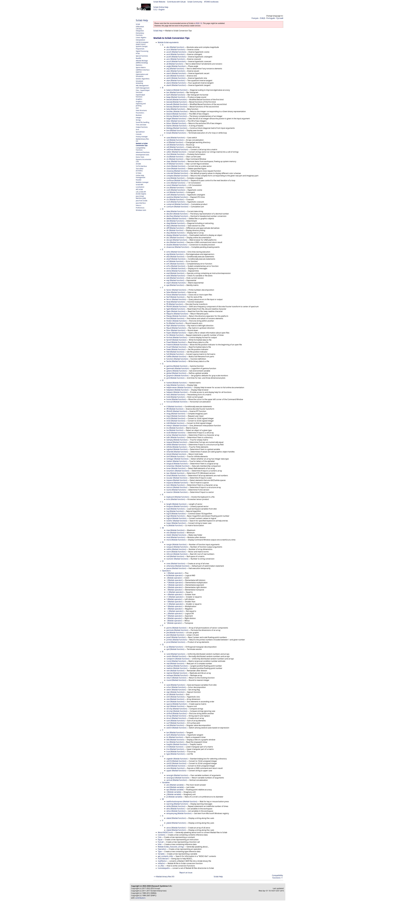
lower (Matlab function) (176, 523)
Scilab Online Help (160, 7)
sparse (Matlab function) (176, 704)
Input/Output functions (140, 96)
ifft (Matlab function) (174, 409)
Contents (161, 835)
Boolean (139, 115)
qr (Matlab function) (174, 647)
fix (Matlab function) (174, 323)
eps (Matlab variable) (175, 789)
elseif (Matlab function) (175, 259)
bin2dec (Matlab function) (177, 111)
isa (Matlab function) (174, 430)
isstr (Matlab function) (175, 485)
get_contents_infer (165, 856)
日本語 (262, 18)
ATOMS (138, 164)
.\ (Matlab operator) (174, 580)
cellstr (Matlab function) (176, 152)
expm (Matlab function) (176, 283)
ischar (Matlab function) (176, 435)
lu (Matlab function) (174, 525)
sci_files (161, 866)
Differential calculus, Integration (140, 29)
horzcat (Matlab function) (176, 402)
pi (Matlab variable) (174, 797)
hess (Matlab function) (175, 394)
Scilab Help (142, 20)
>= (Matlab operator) (174, 597)
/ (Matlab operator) (174, 618)
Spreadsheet (140, 132)
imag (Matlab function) (175, 413)
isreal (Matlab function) (175, 475)
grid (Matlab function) (175, 378)
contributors (140, 898)
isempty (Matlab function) (177, 440)
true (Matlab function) (175, 751)
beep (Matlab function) (175, 97)
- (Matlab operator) (174, 620)
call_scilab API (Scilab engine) (141, 193)
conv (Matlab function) (175, 183)
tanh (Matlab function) (175, 735)
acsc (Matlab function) (175, 59)
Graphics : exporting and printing (141, 103)
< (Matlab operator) (174, 601)
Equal (160, 839)
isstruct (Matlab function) (176, 487)
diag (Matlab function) (175, 223)
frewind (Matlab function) (176, 344)
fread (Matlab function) (175, 342)
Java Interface (141, 203)
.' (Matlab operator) (174, 590)
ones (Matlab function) (175, 563)
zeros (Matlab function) (176, 827)
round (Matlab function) (176, 680)
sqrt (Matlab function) (175, 706)
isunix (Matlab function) (176, 490)
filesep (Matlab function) (176, 316)
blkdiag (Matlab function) (176, 128)
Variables (166, 782)
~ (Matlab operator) (174, 609)
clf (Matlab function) (174, 164)
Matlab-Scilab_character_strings (171, 847)
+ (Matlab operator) (174, 573)
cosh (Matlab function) (175, 190)
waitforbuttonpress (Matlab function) (181, 801)
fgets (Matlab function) (175, 311)
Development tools (142, 155)
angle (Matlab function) (176, 66)
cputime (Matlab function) (177, 197)
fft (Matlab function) (174, 304)
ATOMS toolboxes (211, 2)
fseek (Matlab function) (175, 349)
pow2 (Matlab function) (176, 637)
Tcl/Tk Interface (141, 166)
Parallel (138, 180)
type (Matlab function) (175, 754)
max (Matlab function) (175, 530)
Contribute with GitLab (176, 2)
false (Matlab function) (175, 292)
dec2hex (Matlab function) (177, 216)
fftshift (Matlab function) (176, 306)
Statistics (139, 65)
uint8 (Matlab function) (175, 766)
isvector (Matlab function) (177, 492)
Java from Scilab (141, 201)
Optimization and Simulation (142, 75)
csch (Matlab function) (175, 202)
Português (270, 18)
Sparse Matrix (141, 67)
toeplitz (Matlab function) (176, 744)
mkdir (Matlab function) (176, 535)
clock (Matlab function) (175, 166)
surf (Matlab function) (175, 723)
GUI (137, 108)
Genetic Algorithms (142, 79)
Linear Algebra (141, 37)
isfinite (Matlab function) (176, 447)
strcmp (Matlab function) (176, 708)
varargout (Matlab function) (177, 778)
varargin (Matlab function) (177, 775)
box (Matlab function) (175, 130)
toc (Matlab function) (175, 742)
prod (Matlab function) (175, 642)
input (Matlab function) (175, 416)
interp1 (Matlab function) (176, 425)
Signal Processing (142, 51)
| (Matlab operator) (174, 613)
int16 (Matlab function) (175, 418)
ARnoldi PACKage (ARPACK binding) (142, 62)
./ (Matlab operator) (174, 587)
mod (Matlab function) (175, 537)
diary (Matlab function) (175, 225)
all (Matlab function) (174, 64)
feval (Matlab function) (175, 302)
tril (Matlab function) (174, 747)
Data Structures (141, 110)
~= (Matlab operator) (174, 611)
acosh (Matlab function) (176, 52)
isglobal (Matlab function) (176, 449)
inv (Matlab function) (174, 428)
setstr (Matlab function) (176, 689)
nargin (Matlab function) (176, 544)
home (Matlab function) (176, 399)
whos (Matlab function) (175, 811)
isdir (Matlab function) (175, 437)
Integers (139, 117)
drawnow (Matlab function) (177, 247)
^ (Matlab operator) (174, 616)
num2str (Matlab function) (177, 559)
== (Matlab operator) (174, 592)
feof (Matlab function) (175, 297)
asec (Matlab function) (175, 71)
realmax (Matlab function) (177, 666)
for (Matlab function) (175, 335)
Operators (166, 570)
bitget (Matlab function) (176, 118)
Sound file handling (142, 122)
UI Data (138, 173)
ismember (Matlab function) (177, 466)
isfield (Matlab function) (176, 444)
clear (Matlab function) (175, 161)
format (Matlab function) (176, 337)
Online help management (140, 176)
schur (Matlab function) (176, 687)
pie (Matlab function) (175, 632)
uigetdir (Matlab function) (177, 758)
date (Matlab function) (175, 211)
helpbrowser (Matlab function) (179, 387)
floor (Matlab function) (175, 330)
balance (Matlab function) (176, 90)
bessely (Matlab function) (176, 106)
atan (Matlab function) (175, 80)
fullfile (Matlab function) (176, 356)
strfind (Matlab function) (176, 713)
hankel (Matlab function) (176, 382)
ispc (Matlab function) (175, 473)
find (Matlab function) (175, 318)
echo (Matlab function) (175, 252)
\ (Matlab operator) (174, 599)
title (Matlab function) (175, 739)
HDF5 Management (142, 88)
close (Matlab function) (175, 168)
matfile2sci (162, 861)
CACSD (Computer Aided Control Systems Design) (142, 44)
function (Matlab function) (177, 359)
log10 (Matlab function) (176, 513)
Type (160, 851)
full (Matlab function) (175, 354)
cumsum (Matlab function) (177, 206)
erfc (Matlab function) (175, 264)
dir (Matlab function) (174, 230)
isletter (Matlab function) (176, 461)
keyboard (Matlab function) (177, 497)
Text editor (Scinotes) (139, 170)
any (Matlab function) (175, 68)
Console (138, 134)
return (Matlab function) (176, 678)
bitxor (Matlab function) (176, 123)
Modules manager (142, 182)
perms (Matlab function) (176, 628)
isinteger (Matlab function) (177, 459)
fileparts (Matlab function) (177, 313)
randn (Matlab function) (176, 656)
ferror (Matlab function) (176, 299)
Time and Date (141, 125)
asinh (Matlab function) (175, 78)
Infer (160, 844)
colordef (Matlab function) (177, 173)
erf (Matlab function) (174, 261)
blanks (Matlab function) (176, 125)
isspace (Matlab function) (176, 480)
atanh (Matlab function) (176, 85)
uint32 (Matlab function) (176, 763)
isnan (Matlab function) (175, 468)
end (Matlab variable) (175, 787)
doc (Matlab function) (175, 237)
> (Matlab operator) (174, 594)
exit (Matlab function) (175, 278)
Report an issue (186, 872)
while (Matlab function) (175, 806)
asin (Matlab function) (175, 76)
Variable (161, 854)
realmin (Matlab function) (176, 668)
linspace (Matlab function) (177, 506)
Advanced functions (143, 152)
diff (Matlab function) (175, 228)
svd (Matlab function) (175, 725)
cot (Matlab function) (175, 192)
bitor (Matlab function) (175, 121)
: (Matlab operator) (174, 578)
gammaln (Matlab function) (177, 368)
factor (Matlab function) (176, 290)
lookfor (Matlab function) (176, 521)
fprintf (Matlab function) (176, 340)
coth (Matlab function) (175, 195)
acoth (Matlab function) (176, 56)
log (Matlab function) (175, 511)
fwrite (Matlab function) (176, 361)
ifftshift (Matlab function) (176, 411)
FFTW (138, 53)
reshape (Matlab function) (177, 675)
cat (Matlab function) (175, 140)
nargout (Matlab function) (177, 547)
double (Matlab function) (176, 244)
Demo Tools (140, 157)
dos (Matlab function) (175, 242)
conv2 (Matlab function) (176, 185)
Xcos (137, 129)
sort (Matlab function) (175, 701)
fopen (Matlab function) (176, 333)
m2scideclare (163, 858)
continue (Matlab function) (177, 180)
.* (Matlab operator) (174, 582)
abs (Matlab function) (175, 47)
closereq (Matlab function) (177, 171)
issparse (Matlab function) (177, 482)
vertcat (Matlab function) (176, 780)
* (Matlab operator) (174, 606)
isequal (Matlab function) (176, 442)
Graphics (139, 99)
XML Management (142, 85)
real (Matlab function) (175, 663)
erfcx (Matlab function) (175, 266)
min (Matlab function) (175, 532)
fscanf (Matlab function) (176, 347)
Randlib (138, 58)
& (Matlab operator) (174, 575)
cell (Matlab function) (175, 147)
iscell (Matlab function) (175, 432)
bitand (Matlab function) (176, 114)
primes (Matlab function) (176, 639)
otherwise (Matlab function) (177, 566)
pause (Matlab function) (176, 568)
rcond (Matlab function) (176, 661)
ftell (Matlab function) (175, 352)
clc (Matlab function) (174, 159)
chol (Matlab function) (175, 154)
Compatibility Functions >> (277, 876)
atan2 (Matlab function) (176, 83)
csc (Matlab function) (175, 199)
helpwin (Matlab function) (177, 392)
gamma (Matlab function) (176, 366)
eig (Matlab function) (175, 254)
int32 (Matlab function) (175, 421)
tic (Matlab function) (174, 737)
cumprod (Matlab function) (177, 204)
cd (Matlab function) (174, 142)
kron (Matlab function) (175, 499)
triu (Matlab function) (175, 749)
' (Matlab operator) (174, 623)
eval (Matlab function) (175, 273)
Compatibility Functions (140, 149)
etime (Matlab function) (176, 271)
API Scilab (139, 189)
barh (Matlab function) (175, 95)
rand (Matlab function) (175, 654)
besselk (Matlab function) (176, 104)
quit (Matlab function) (175, 649)
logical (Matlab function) (176, 518)
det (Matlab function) (175, 221)
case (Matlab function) (175, 137)
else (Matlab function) (175, 256)
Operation (162, 849)
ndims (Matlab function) (176, 549)
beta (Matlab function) (175, 109)
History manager (142, 137)
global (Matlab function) (176, 373)
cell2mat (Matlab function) (177, 149)
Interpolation (140, 40)
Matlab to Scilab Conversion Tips (142, 144)
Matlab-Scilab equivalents (168, 42)
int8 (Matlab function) (175, 423)
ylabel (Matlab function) (176, 823)
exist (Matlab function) (175, 275)
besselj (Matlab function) (176, 102)
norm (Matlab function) (176, 551)
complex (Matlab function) (177, 175)
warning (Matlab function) (177, 804)
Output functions (142, 127)
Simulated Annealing (139, 82)
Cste (159, 837)
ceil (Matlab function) (175, 145)
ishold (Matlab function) (176, 454)
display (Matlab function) (176, 235)
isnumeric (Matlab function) (177, 471)
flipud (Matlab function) (176, 328)
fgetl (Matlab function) (175, 309)
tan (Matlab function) (175, 732)
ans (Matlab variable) (175, 785)
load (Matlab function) (175, 509)
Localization (140, 187)
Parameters (140, 113)
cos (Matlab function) (175, 187)
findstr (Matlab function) (176, 321)
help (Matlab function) (175, 385)
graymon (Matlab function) (177, 375)
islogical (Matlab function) (177, 463)
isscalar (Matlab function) (176, 478)
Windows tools (141, 210)
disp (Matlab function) (175, 233)
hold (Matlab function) (175, 397)
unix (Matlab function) (175, 768)
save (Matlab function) (175, 685)
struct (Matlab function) (176, 718)
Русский (279, 18)
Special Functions (142, 56)
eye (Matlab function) (175, 285)
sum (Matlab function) (175, 720)
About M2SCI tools (165, 832)
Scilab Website (159, 2)
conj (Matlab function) (175, 178)
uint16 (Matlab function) (176, 761)
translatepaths (164, 868)
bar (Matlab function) (175, 92)
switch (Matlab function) (176, 728)
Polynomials (140, 49)
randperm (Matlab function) (177, 659)
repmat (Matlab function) (176, 673)
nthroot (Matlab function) (176, 554)
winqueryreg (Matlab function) (179, 813)
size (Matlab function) (175, 699)
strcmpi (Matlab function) (176, 711)
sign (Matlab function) (175, 692)
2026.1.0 (198, 23)
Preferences (140, 208)
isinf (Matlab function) (175, 456)
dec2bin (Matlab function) (177, 214)
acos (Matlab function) (175, 49)
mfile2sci (161, 863)
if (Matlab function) (174, 406)
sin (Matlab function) (174, 694)
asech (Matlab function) (176, 73)
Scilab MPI (139, 185)
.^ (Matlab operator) (174, 585)
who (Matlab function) (175, 808)
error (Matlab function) (175, 268)
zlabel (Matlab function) (176, 830)
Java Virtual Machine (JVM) (141, 197)
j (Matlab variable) (173, 794)
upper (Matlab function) (176, 770)
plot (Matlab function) (175, 635)
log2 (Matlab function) (175, 516)
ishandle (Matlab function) (177, 451)
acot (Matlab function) (175, 54)
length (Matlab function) (176, 504)
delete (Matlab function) (176, 218)
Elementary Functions (140, 34)
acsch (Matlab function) (176, 61)
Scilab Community (195, 2)
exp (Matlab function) (175, 280)
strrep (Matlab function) (176, 716)
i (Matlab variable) (173, 792)
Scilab (138, 24)
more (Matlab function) (175, 540)
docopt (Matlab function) (176, 240)
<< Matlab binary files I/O (164, 876)
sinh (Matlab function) (175, 697)
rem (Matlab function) (175, 670)
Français (255, 18)
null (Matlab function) (175, 556)
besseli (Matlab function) (176, 99)
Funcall (161, 842)
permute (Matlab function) (177, 630)
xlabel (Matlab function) (176, 818)
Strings (138, 120)
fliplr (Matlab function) (175, 325)
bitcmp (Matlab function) (176, 116)
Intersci (138, 205)
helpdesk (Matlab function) (177, 390)
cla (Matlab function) (174, 156)
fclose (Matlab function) (176, 294)
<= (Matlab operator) (174, 604)
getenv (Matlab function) (176, 371)
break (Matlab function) (176, 133)
